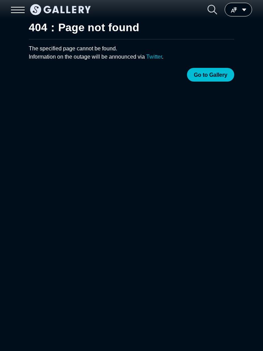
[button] (212, 9)
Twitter (154, 57)
